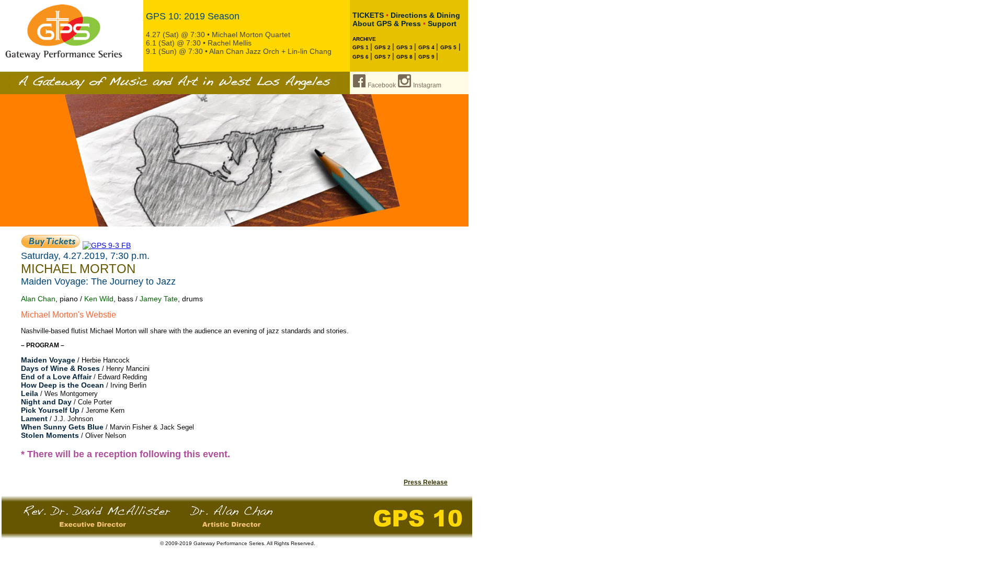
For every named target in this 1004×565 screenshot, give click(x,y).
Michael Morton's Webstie (68, 314)
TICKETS (368, 15)
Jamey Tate (159, 299)
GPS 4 (427, 47)
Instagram (427, 85)
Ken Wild (98, 299)
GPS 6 (361, 57)
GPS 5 (448, 47)
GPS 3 (405, 47)
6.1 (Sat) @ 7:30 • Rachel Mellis (199, 43)
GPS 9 (427, 57)
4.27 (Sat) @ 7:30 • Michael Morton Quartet (218, 34)
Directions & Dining (425, 15)
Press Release (426, 482)
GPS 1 (361, 47)
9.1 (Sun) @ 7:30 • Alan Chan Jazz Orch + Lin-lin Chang (239, 51)
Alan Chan (38, 299)
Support (442, 23)
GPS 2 (383, 47)
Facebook (382, 85)
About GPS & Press (386, 23)
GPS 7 (383, 57)
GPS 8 (405, 57)
